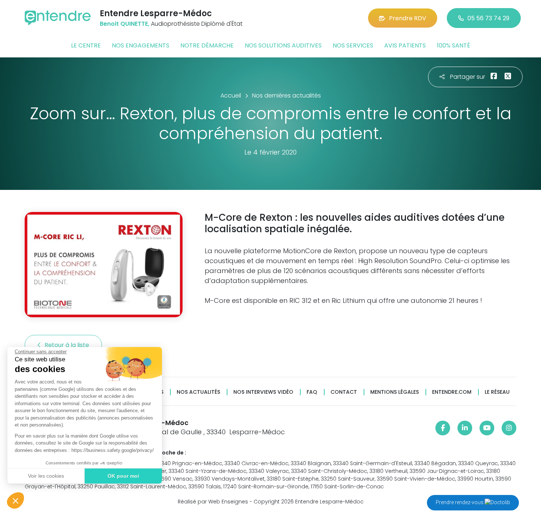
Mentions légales (394, 392)
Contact (343, 392)
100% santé (453, 45)
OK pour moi (123, 476)
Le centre (86, 45)
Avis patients (405, 45)
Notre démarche (207, 45)
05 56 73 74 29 (488, 18)
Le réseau (497, 392)
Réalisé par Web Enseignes (213, 501)
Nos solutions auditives (283, 45)
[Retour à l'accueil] (58, 17)
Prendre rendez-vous (460, 502)
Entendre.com (451, 392)
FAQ (312, 392)
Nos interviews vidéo (263, 392)
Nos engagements (140, 45)
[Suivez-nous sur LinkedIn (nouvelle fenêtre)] (464, 428)
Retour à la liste (68, 345)
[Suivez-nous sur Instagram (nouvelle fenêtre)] (509, 428)
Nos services (353, 45)
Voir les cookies (46, 476)
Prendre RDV (407, 18)
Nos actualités (198, 392)
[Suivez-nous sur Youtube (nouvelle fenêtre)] (487, 428)
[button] (15, 500)
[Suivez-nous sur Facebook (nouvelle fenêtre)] (442, 428)
